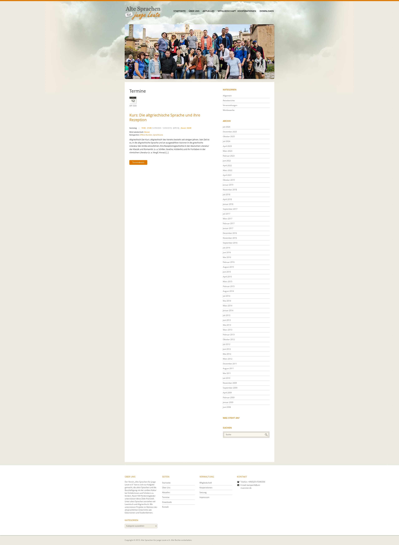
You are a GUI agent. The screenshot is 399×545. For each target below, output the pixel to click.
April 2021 (227, 175)
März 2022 (227, 170)
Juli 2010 (226, 378)
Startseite (179, 11)
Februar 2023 (229, 155)
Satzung (203, 492)
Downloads (267, 11)
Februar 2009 (229, 397)
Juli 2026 (226, 126)
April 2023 (227, 146)
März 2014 (227, 305)
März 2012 (227, 358)
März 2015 (227, 281)
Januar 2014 (228, 310)
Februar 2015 (229, 286)
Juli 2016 (226, 247)
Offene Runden (146, 135)
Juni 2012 (227, 349)
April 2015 (227, 276)
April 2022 (227, 165)
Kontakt (165, 507)
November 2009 (230, 383)
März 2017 (227, 218)
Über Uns (194, 11)
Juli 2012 (226, 344)
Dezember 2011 (230, 363)
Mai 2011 (227, 373)
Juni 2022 (227, 160)
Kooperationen (247, 11)
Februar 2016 (229, 262)
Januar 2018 (228, 204)
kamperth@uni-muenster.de (250, 486)
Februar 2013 (229, 334)
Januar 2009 (228, 402)
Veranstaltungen (230, 105)
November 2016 (230, 238)
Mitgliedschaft (227, 11)
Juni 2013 (227, 320)
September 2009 (230, 387)
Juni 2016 (227, 252)
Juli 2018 (226, 194)
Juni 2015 (227, 271)
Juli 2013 (226, 315)
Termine (165, 497)
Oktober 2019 (229, 180)
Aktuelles (208, 11)
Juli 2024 (226, 141)
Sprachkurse (158, 135)
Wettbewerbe (229, 110)
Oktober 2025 (229, 136)
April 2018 (227, 199)
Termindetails (138, 162)
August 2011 (228, 368)
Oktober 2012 (229, 339)
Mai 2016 (227, 257)
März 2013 (227, 329)
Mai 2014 (227, 300)
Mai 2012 (227, 354)
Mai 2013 (227, 325)
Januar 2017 (228, 228)
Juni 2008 (227, 407)
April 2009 (227, 392)
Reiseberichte (229, 100)
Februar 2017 (229, 223)
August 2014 (228, 291)
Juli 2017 (226, 213)
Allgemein (227, 95)
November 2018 (230, 189)
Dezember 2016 (230, 233)
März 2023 (227, 151)
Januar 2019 (228, 184)
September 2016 (230, 242)
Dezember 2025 (230, 131)
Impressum (204, 497)
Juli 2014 (226, 296)
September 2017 (230, 209)
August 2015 (228, 267)
